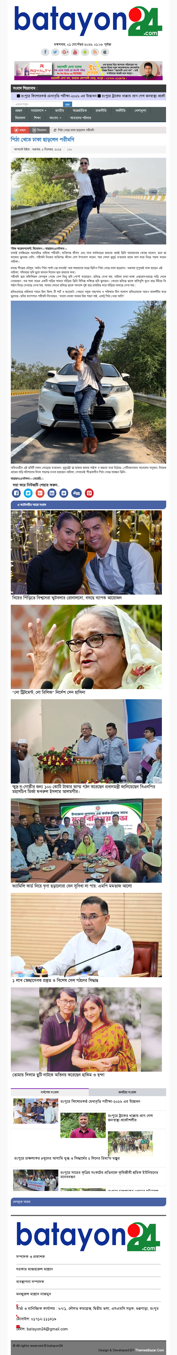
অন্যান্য (54, 118)
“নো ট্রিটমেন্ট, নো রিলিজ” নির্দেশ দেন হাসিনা (48, 692)
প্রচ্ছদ (18, 111)
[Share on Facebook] (16, 493)
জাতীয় (59, 111)
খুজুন (67, 104)
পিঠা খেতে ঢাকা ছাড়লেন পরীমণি (42, 139)
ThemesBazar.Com (149, 1350)
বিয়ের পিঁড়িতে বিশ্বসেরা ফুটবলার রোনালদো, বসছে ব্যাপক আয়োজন (67, 598)
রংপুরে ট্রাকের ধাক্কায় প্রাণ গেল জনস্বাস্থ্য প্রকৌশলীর (96, 96)
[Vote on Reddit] (63, 493)
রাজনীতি (101, 111)
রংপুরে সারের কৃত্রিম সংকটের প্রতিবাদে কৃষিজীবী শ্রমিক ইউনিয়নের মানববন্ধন (109, 1174)
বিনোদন (20, 118)
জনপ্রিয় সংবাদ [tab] (127, 1092)
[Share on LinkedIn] (51, 493)
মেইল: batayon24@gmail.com (42, 1329)
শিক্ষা (37, 118)
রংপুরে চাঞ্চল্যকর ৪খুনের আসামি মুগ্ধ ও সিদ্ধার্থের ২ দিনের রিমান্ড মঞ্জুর (67, 1158)
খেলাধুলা (140, 111)
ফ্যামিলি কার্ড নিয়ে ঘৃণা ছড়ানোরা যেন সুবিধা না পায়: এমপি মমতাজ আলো (72, 886)
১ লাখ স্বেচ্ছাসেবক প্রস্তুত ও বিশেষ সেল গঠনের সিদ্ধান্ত (55, 980)
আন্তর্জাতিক (80, 111)
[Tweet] (28, 493)
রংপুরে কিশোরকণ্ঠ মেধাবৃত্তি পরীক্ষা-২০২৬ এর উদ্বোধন (100, 1101)
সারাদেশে (37, 111)
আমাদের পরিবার (80, 118)
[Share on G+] (40, 493)
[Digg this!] (76, 493)
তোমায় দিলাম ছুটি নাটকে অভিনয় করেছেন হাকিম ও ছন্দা (58, 1075)
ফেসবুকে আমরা (21, 1202)
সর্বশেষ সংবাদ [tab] (50, 1092)
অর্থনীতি (120, 111)
